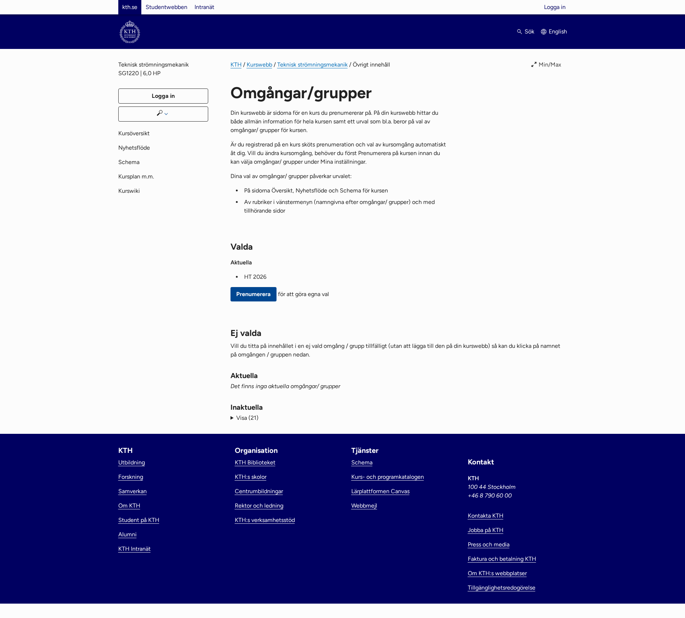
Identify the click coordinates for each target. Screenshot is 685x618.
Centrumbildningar (259, 491)
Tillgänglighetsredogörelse (501, 587)
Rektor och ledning (259, 505)
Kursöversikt (134, 133)
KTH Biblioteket (255, 462)
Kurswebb (259, 64)
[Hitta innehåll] (163, 114)
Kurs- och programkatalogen (387, 476)
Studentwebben (166, 7)
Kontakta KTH (485, 515)
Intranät (204, 7)
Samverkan (132, 491)
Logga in (555, 7)
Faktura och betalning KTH (502, 558)
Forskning (130, 476)
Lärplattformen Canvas (380, 491)
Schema (129, 162)
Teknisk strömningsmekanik (312, 64)
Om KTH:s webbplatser (497, 573)
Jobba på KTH (485, 530)
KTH (236, 64)
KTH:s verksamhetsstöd (265, 520)
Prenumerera (253, 294)
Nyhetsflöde (134, 147)
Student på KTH (138, 520)
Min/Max (550, 64)
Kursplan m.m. (136, 176)
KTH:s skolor (250, 476)
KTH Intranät (134, 548)
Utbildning (131, 462)
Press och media (489, 544)
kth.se (129, 7)
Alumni (127, 534)
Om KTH (129, 505)
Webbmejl (364, 505)
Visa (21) (247, 417)
